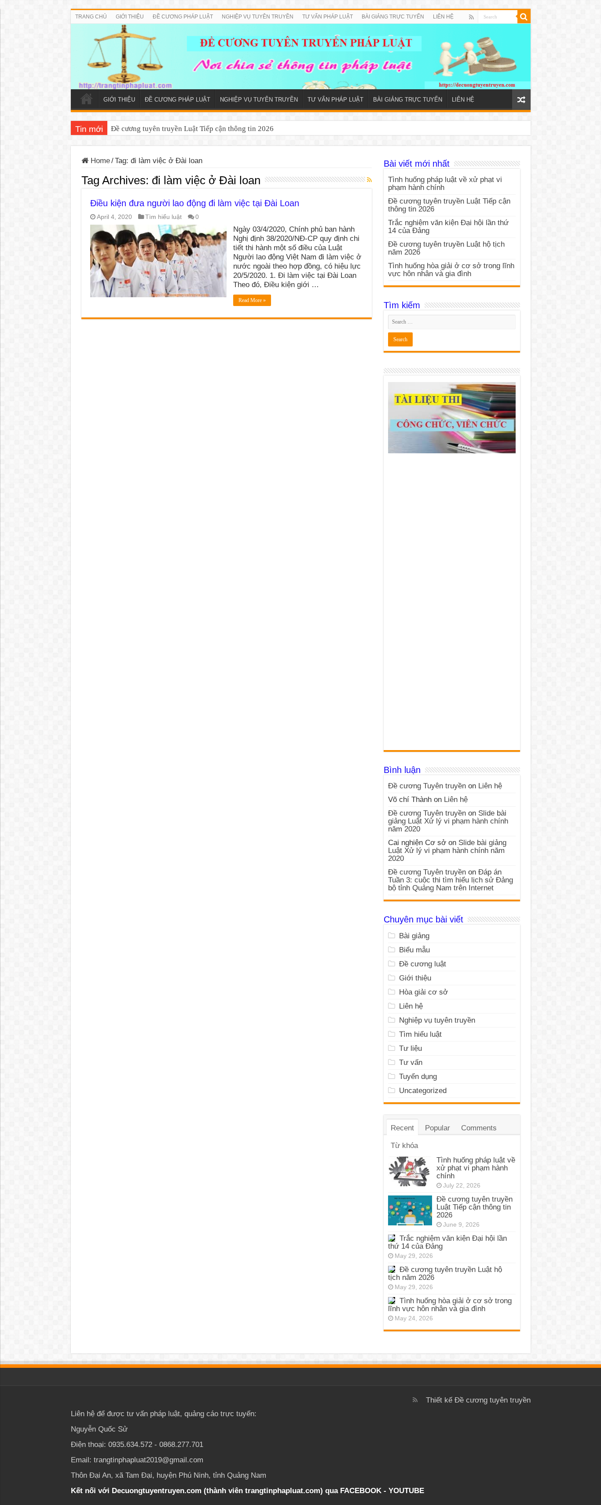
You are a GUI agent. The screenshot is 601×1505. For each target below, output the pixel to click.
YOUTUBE (406, 1491)
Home (99, 161)
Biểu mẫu (414, 950)
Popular (437, 1128)
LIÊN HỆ (443, 17)
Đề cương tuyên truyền (492, 1400)
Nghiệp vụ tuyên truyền (437, 1020)
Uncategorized (423, 1090)
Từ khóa (404, 1145)
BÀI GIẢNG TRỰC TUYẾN (393, 17)
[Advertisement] (452, 605)
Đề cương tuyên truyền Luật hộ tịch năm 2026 (446, 248)
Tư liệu (410, 1048)
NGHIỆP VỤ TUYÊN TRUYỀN (257, 17)
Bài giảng (414, 936)
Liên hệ (490, 786)
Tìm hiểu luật (163, 216)
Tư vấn (410, 1062)
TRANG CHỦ (91, 17)
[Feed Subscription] (369, 179)
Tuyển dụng (418, 1076)
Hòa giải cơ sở (423, 992)
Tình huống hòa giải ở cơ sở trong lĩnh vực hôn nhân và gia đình (451, 270)
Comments (479, 1128)
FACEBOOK (359, 1491)
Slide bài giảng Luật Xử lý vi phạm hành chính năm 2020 (448, 821)
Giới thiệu (415, 978)
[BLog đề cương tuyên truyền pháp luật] (301, 56)
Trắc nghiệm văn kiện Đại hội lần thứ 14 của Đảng (189, 128)
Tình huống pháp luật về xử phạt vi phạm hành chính (445, 183)
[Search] (524, 16)
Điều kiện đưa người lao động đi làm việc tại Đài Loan (194, 203)
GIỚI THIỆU (130, 17)
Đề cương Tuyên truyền (427, 786)
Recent (402, 1128)
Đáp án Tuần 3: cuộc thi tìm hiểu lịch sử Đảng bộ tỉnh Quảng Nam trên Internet (450, 880)
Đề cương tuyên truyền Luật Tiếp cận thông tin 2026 (449, 205)
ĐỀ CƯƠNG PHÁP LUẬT (183, 17)
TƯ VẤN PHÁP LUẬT (327, 17)
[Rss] (471, 17)
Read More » (252, 300)
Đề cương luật (422, 964)
